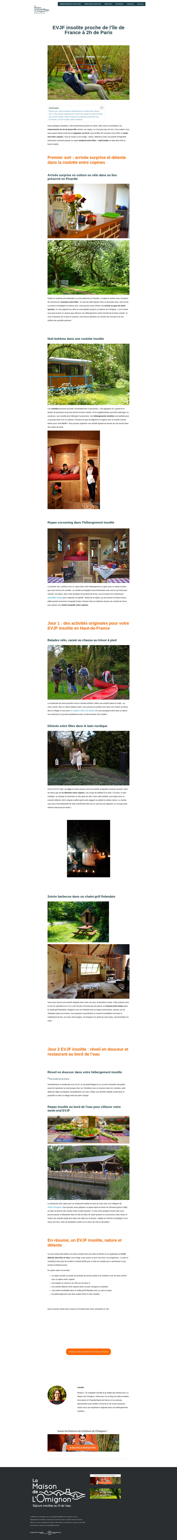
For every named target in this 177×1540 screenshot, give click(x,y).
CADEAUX (130, 4)
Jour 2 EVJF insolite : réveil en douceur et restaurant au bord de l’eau (74, 117)
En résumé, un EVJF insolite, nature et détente (65, 119)
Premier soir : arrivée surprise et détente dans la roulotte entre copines (74, 111)
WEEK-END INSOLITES (92, 4)
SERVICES (108, 4)
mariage (119, 804)
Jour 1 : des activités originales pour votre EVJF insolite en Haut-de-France (76, 114)
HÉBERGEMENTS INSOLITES (70, 4)
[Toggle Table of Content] (100, 108)
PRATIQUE (119, 4)
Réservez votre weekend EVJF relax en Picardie (88, 1352)
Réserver (140, 4)
